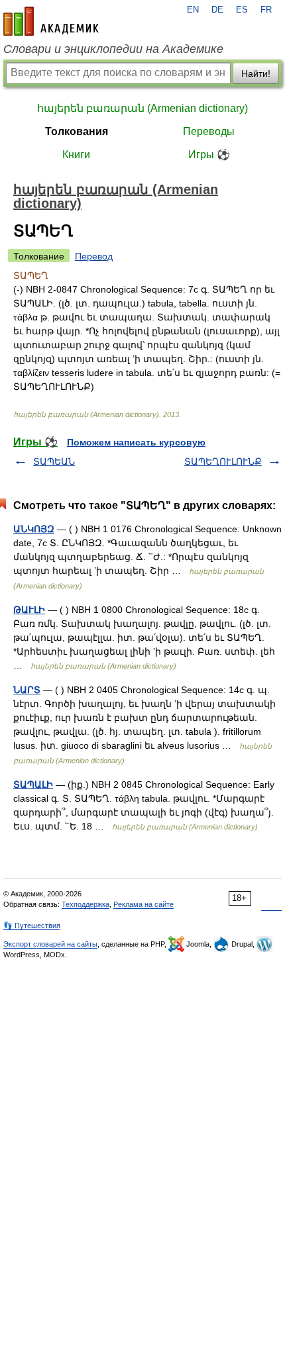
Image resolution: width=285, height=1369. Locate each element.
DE (217, 10)
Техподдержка (85, 904)
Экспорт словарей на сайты (50, 944)
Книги (76, 154)
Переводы (209, 131)
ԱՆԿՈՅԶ (33, 529)
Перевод (94, 256)
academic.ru (51, 21)
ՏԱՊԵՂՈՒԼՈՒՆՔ (223, 461)
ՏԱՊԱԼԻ (33, 784)
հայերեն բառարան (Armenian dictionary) (142, 108)
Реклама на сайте (143, 904)
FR (266, 10)
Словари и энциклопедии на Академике (113, 49)
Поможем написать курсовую (136, 442)
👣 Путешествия (31, 925)
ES (242, 10)
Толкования (76, 131)
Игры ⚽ (209, 154)
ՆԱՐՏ (26, 689)
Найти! (255, 73)
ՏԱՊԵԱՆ (54, 461)
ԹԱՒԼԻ (29, 609)
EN (193, 10)
